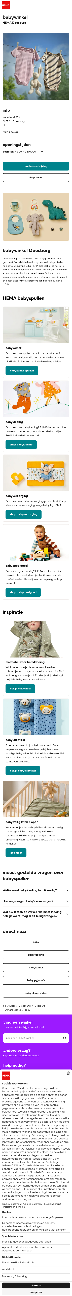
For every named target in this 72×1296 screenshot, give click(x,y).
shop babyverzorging (23, 514)
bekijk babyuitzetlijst (23, 770)
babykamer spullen (22, 370)
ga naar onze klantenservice (22, 1055)
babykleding (36, 954)
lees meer (16, 852)
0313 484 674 (11, 132)
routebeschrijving (36, 166)
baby (36, 942)
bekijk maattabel (20, 688)
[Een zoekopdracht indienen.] (64, 1038)
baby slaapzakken (36, 993)
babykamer (36, 967)
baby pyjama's (36, 980)
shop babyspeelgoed (23, 592)
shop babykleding (21, 444)
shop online (36, 177)
